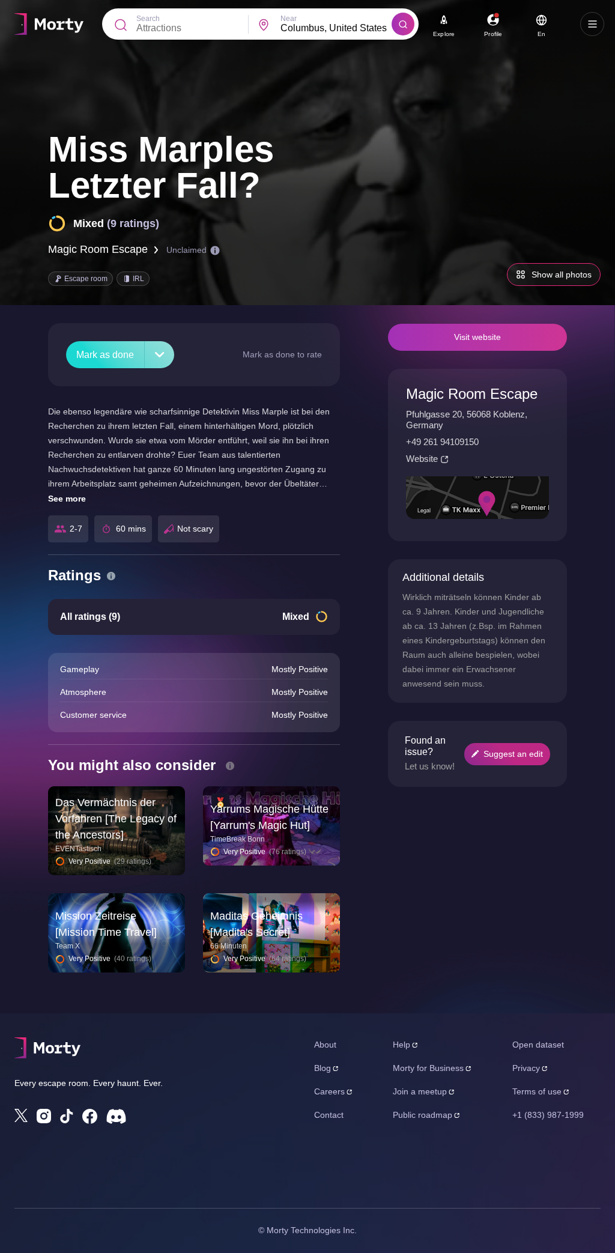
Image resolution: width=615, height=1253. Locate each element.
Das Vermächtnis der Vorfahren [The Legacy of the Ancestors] (116, 818)
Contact (329, 1115)
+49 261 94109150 (442, 442)
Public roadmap (422, 1115)
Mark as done (105, 355)
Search (148, 18)
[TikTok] (66, 1116)
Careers (329, 1091)
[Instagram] (44, 1116)
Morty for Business (428, 1068)
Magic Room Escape (98, 249)
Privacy (526, 1068)
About (325, 1044)
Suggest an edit (513, 754)
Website (422, 459)
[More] (159, 354)
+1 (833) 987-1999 (548, 1115)
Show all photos (562, 274)
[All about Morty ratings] (111, 576)
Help (401, 1044)
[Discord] (116, 1116)
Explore (444, 34)
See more (67, 498)
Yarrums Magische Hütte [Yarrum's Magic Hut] (269, 817)
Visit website (477, 337)
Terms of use (537, 1091)
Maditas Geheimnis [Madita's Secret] (256, 924)
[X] (21, 1115)
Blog (322, 1068)
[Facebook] (89, 1116)
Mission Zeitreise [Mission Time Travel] (106, 924)
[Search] (403, 24)
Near (288, 18)
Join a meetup (420, 1091)
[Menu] (592, 24)
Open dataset (538, 1044)
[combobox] (336, 28)
